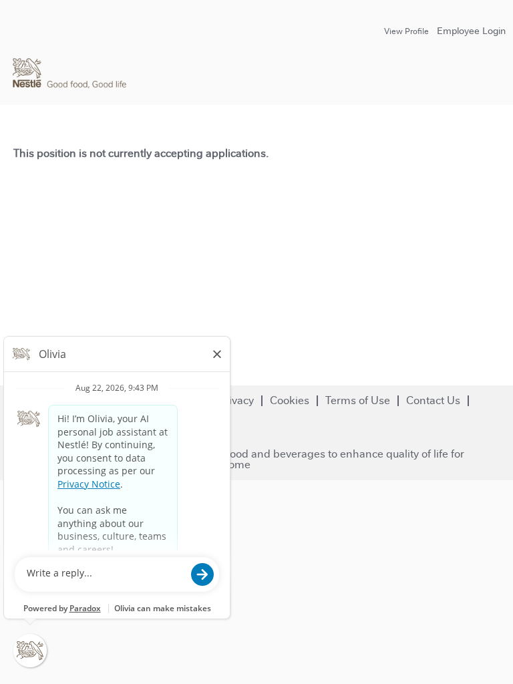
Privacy (236, 400)
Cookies (289, 400)
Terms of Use (357, 400)
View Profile (406, 31)
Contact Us (433, 400)
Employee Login (471, 31)
